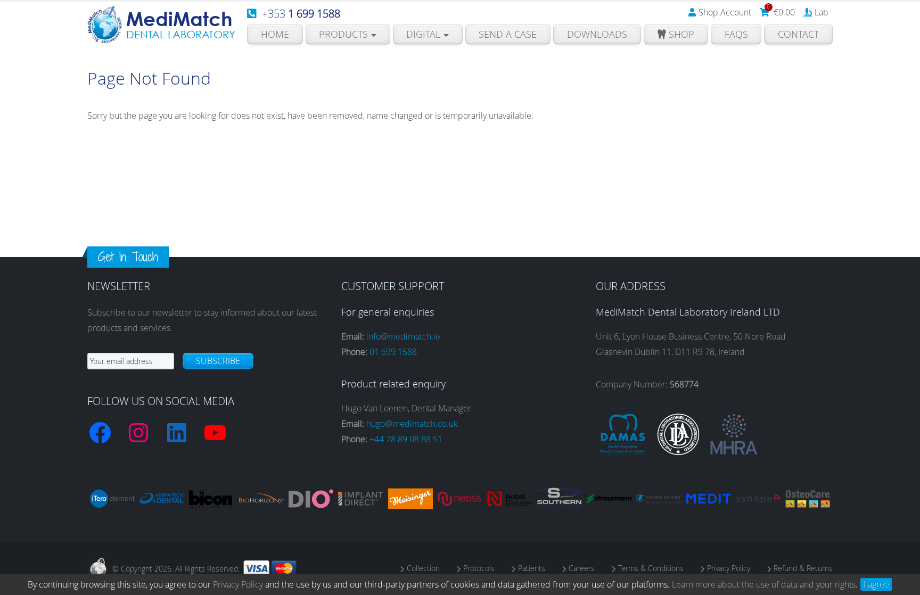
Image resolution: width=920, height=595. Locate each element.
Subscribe (218, 361)
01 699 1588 (393, 352)
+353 (301, 13)
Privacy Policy (238, 584)
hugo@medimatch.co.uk (412, 423)
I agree (876, 584)
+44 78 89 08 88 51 (405, 439)
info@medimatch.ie (403, 336)
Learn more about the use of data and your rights (764, 584)
